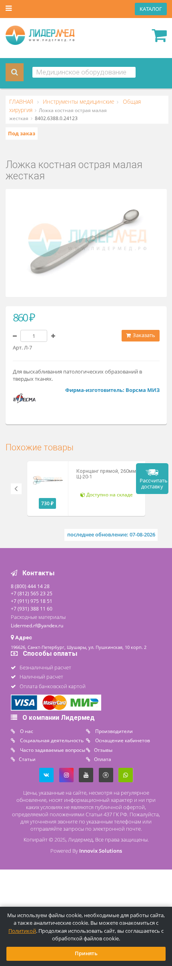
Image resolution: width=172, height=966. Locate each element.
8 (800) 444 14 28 (30, 586)
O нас (26, 731)
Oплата (102, 759)
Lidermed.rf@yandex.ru (37, 625)
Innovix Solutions (100, 851)
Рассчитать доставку (154, 483)
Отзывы (103, 750)
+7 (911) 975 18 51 (31, 601)
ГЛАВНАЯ (22, 101)
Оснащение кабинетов (122, 740)
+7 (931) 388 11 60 (31, 608)
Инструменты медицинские (77, 101)
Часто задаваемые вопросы (52, 750)
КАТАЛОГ (151, 9)
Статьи (27, 759)
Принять (86, 953)
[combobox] (84, 72)
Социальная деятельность (51, 740)
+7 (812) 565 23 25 (31, 593)
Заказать (143, 335)
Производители (113, 731)
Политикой (22, 931)
